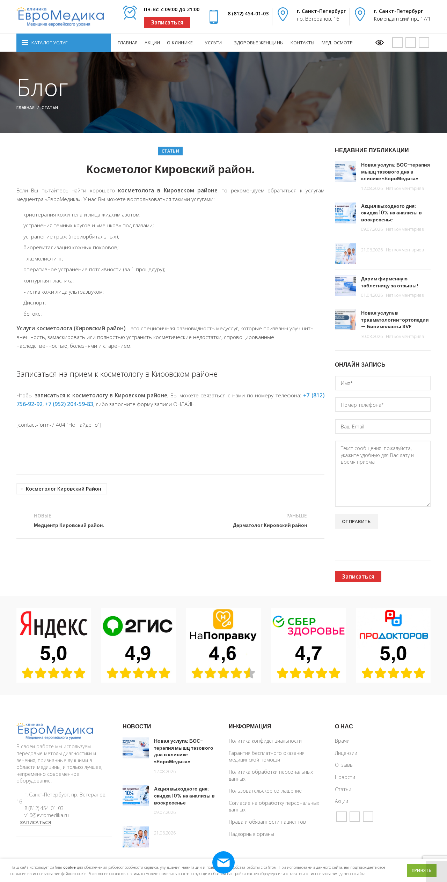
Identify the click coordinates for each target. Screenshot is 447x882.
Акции (341, 801)
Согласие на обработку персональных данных (274, 806)
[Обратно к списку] (170, 520)
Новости (345, 777)
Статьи (50, 107)
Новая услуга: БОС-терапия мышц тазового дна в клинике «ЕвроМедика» (395, 171)
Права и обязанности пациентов (267, 821)
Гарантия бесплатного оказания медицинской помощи (267, 756)
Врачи (342, 740)
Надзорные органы (251, 834)
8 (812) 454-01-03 (248, 13)
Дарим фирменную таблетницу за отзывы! (389, 282)
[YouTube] (397, 42)
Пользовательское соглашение (265, 790)
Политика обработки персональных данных (271, 775)
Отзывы (344, 765)
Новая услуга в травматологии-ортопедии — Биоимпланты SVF (395, 319)
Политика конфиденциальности (265, 740)
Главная (25, 107)
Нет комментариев (405, 188)
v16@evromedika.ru (46, 815)
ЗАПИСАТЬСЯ (35, 822)
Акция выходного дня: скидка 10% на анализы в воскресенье (391, 213)
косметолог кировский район (63, 488)
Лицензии (346, 753)
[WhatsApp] (410, 42)
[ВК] (424, 42)
